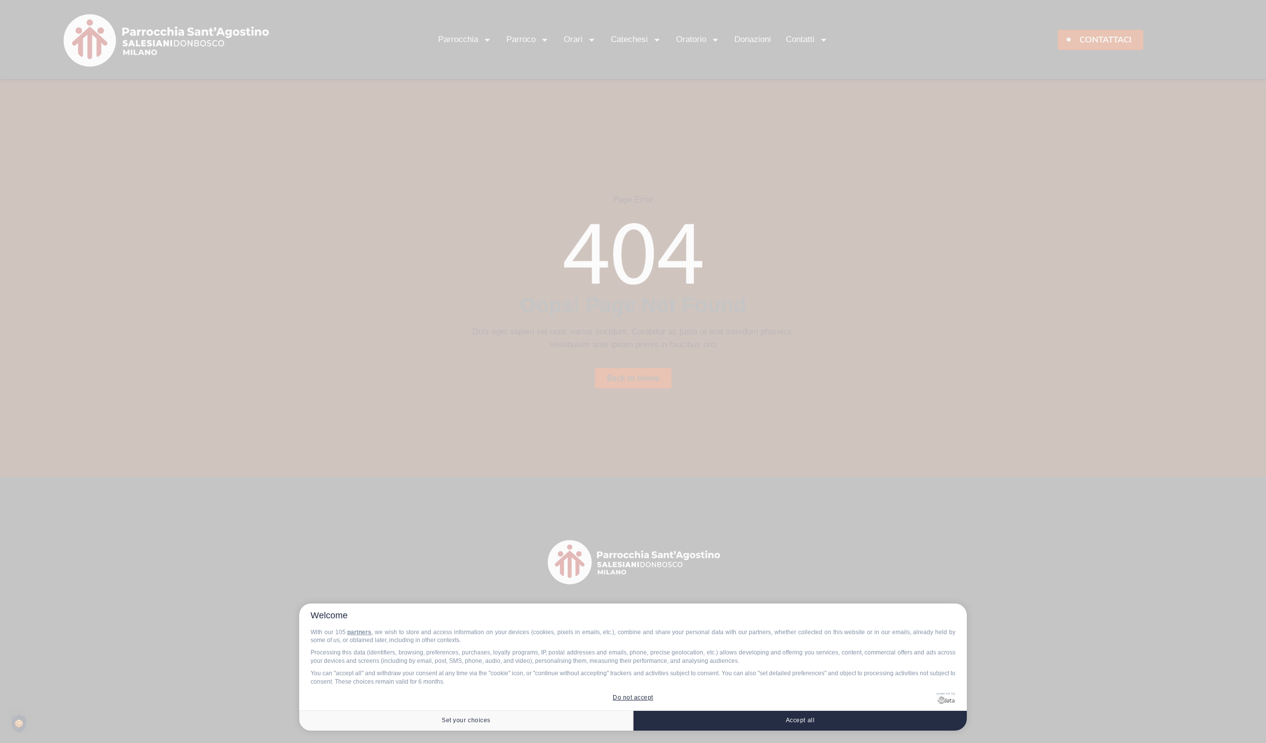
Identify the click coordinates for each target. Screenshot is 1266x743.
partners (359, 632)
